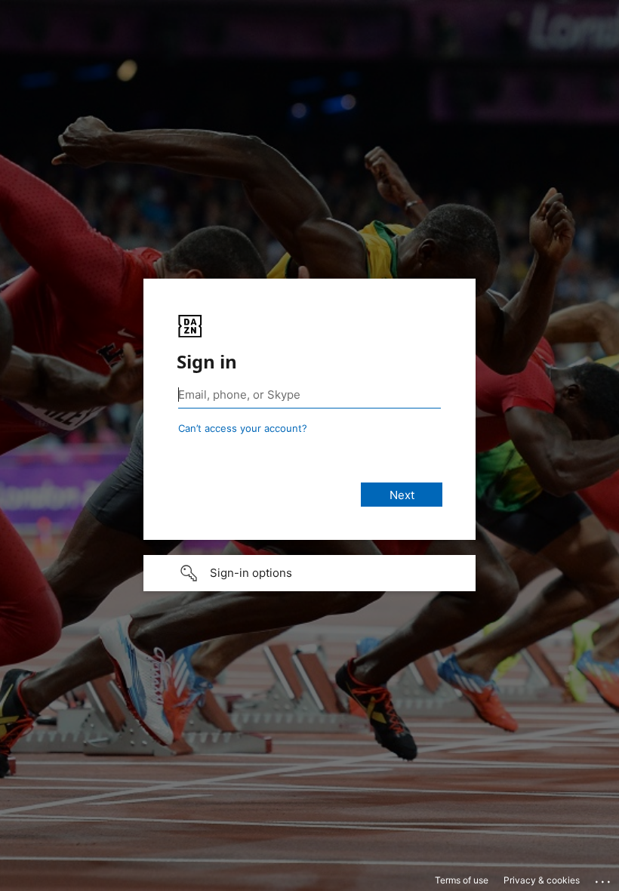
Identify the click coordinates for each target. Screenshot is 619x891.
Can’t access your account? (242, 428)
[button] (309, 573)
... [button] (604, 878)
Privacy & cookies (542, 880)
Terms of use (461, 880)
